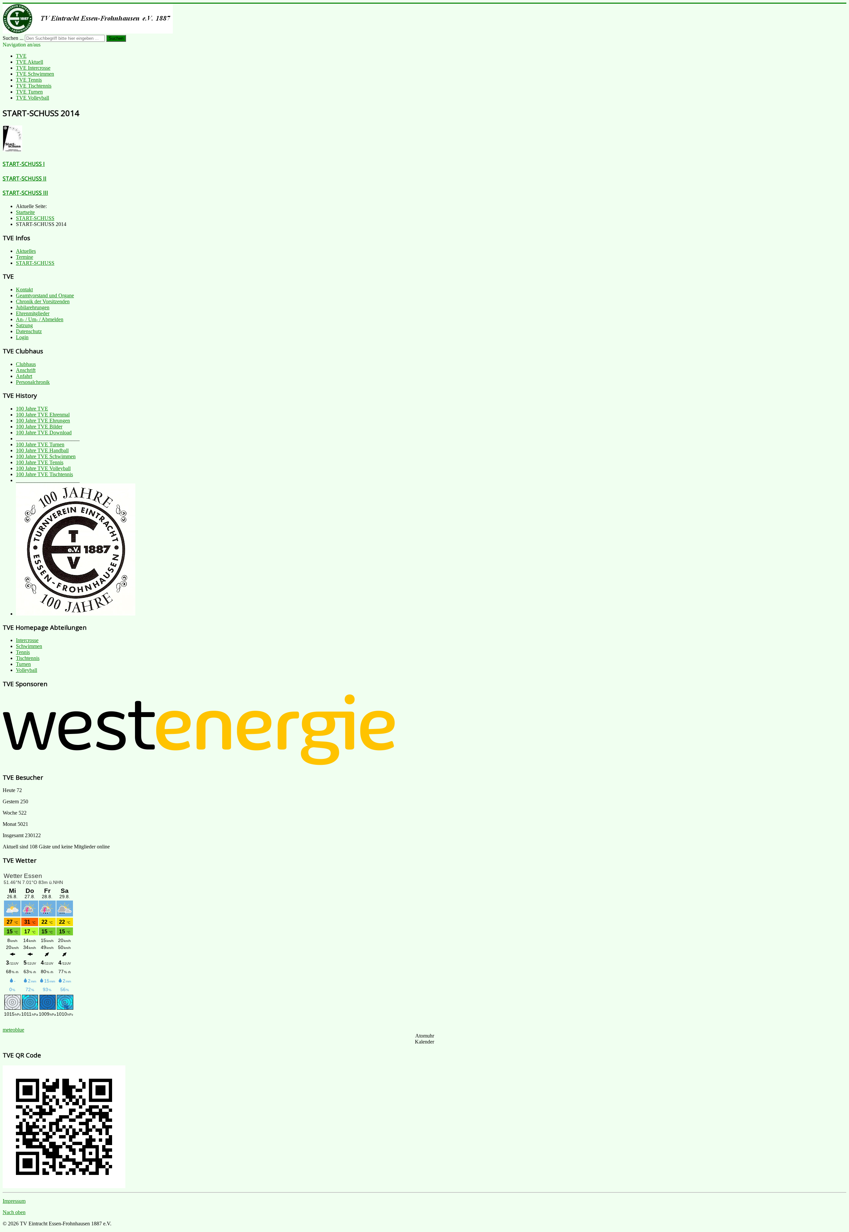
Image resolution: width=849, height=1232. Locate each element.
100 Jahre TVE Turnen (40, 444)
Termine (24, 257)
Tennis (23, 652)
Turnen (23, 664)
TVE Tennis (29, 80)
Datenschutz (29, 331)
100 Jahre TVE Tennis (39, 462)
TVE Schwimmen (35, 74)
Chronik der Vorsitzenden (43, 301)
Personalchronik (33, 382)
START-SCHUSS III (25, 192)
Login (22, 337)
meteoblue (13, 1030)
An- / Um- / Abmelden (39, 319)
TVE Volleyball (32, 98)
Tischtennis (27, 658)
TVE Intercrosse (33, 68)
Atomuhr (424, 1036)
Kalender (424, 1042)
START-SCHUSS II (24, 178)
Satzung (24, 325)
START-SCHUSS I (24, 164)
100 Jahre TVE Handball (42, 450)
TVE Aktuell (29, 62)
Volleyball (26, 670)
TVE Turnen (29, 92)
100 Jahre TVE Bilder (39, 426)
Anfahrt (24, 376)
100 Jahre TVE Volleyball (43, 468)
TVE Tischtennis (33, 86)
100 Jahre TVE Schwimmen (46, 456)
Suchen (116, 38)
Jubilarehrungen (32, 307)
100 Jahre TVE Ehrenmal (43, 414)
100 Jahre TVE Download (44, 432)
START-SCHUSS (35, 263)
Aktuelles (26, 251)
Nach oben (14, 1212)
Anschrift (25, 370)
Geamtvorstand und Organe (45, 295)
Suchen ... (13, 38)
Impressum (14, 1201)
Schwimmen (29, 646)
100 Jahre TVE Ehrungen (43, 420)
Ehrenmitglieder (32, 313)
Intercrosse (27, 640)
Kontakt (24, 289)
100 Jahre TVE (32, 408)
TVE (21, 56)
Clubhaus (26, 364)
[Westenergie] (199, 763)
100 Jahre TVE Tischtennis (44, 474)
